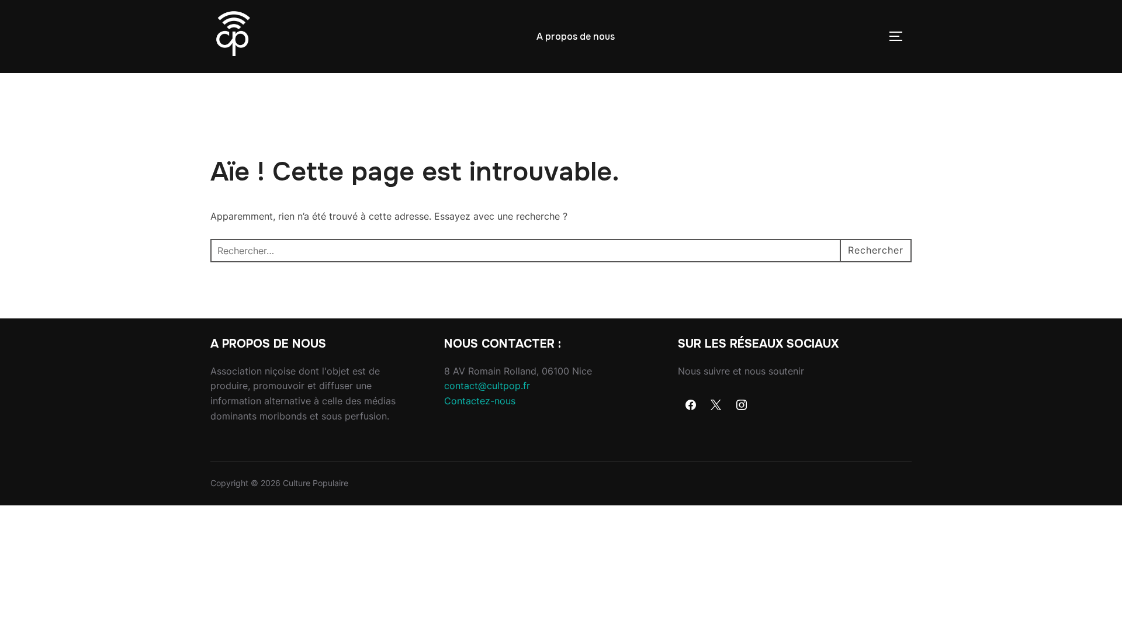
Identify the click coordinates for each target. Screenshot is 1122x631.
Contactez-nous (479, 401)
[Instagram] (741, 405)
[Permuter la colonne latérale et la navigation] (900, 36)
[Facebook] (691, 405)
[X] (716, 405)
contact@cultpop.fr (487, 385)
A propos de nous (575, 36)
